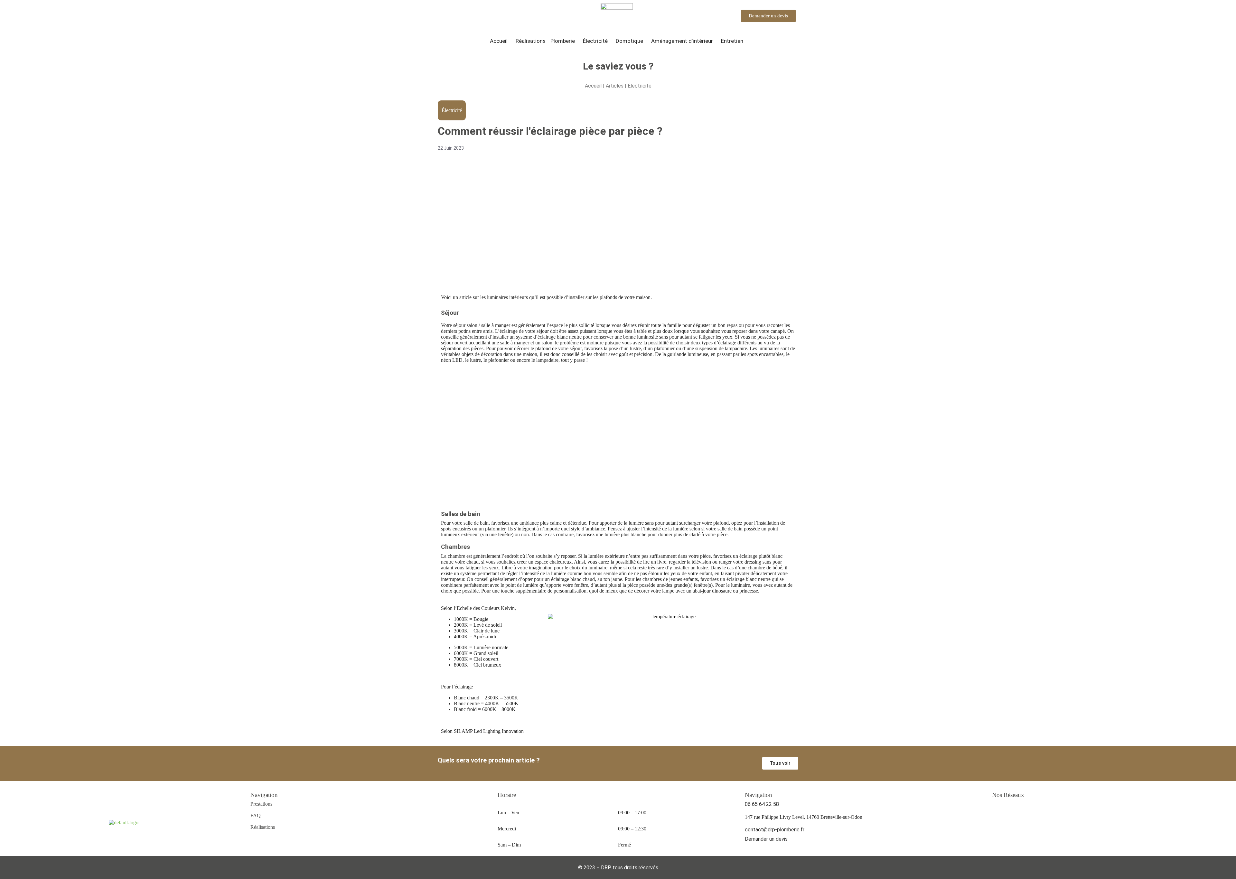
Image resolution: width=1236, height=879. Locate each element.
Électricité (595, 41)
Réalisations (531, 41)
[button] (500, 41)
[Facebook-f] (1009, 810)
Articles (615, 86)
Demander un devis (766, 839)
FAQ (255, 815)
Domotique (629, 41)
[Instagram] (998, 810)
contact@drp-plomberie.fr (774, 830)
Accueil (499, 41)
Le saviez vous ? (618, 66)
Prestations (261, 804)
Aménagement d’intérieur (682, 41)
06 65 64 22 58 (762, 804)
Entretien (732, 41)
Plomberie (562, 41)
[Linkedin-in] (1021, 810)
